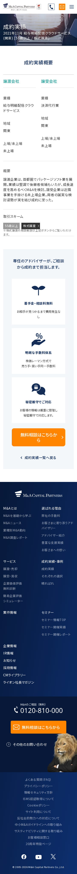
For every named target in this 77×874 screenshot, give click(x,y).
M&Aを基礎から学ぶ (17, 515)
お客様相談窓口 (38, 837)
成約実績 (47, 569)
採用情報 (10, 667)
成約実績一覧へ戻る (40, 457)
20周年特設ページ (38, 844)
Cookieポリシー (38, 805)
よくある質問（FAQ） (38, 779)
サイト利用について (38, 811)
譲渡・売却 (10, 569)
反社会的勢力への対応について (38, 818)
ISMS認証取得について (38, 799)
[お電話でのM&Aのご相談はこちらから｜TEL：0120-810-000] (38, 709)
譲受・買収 (10, 576)
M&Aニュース (12, 523)
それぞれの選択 (52, 576)
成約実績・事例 (52, 561)
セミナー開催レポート (56, 634)
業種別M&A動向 (14, 530)
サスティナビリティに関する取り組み (38, 831)
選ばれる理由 (51, 508)
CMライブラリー (14, 674)
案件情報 (10, 612)
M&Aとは (10, 508)
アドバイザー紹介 (53, 535)
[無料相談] (62, 7)
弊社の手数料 (50, 515)
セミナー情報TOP (53, 620)
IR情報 (8, 653)
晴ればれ (47, 583)
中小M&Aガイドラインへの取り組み (38, 824)
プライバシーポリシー (38, 786)
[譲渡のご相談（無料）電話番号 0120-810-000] (51, 7)
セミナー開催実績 (53, 627)
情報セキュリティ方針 (38, 792)
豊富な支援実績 (52, 542)
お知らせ (9, 660)
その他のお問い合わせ (30, 744)
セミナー (47, 612)
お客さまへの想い (53, 550)
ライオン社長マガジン (18, 682)
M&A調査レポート (15, 537)
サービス (9, 561)
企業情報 (10, 645)
